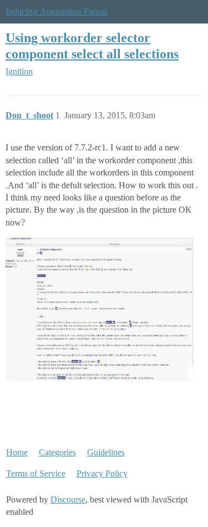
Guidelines (106, 452)
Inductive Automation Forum (56, 11)
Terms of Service (35, 473)
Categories (57, 452)
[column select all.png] (104, 308)
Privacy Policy (102, 473)
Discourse (67, 499)
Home (17, 452)
